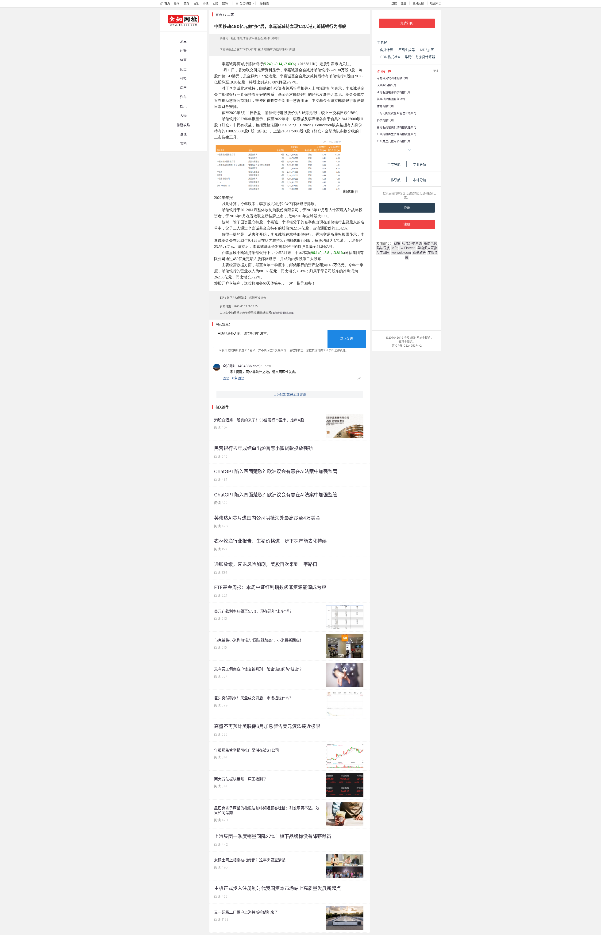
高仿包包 (430, 243)
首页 (167, 3)
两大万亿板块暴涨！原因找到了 (240, 779)
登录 (407, 208)
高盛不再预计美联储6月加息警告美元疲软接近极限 (267, 726)
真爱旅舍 (419, 252)
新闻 (177, 3)
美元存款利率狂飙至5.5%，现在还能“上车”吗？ (253, 611)
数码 (225, 3)
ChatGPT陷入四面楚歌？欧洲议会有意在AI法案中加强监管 (275, 471)
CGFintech (408, 248)
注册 (403, 3)
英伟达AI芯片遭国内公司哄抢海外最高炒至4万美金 (267, 518)
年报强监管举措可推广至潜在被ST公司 (246, 750)
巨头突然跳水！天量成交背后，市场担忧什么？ (253, 698)
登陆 (394, 3)
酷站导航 (383, 248)
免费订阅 (406, 23)
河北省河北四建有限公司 (392, 78)
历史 (183, 69)
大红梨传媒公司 (387, 85)
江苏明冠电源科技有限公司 (394, 92)
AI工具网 (383, 252)
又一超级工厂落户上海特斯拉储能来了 (246, 912)
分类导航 (245, 3)
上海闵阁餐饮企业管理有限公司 (396, 113)
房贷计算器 (427, 57)
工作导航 (394, 180)
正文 (230, 14)
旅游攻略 (183, 125)
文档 (183, 143)
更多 (436, 71)
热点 (183, 41)
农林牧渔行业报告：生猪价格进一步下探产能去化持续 (270, 541)
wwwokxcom (401, 252)
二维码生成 (409, 57)
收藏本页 (435, 3)
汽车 (183, 97)
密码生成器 (406, 50)
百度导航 (394, 164)
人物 (183, 116)
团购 (215, 3)
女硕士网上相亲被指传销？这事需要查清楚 (249, 860)
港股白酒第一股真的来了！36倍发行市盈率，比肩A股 (259, 420)
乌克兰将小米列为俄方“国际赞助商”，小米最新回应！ (258, 640)
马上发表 (346, 339)
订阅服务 (264, 3)
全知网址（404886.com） (242, 366)
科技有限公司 (385, 120)
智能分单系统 (412, 243)
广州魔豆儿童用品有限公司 (394, 141)
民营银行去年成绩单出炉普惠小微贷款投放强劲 (263, 448)
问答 (183, 50)
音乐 (196, 3)
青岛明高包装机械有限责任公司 (396, 127)
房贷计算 (386, 50)
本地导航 (419, 180)
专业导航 (419, 164)
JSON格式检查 (390, 57)
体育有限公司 (385, 106)
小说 (205, 3)
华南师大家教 (427, 248)
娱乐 (183, 106)
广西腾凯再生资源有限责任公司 (396, 134)
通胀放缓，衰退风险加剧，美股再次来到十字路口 (265, 564)
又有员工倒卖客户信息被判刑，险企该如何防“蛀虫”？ (258, 669)
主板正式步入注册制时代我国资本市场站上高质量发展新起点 (277, 888)
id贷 (397, 243)
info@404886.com (283, 312)
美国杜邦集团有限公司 (391, 99)
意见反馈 (418, 3)
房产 (183, 88)
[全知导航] (179, 29)
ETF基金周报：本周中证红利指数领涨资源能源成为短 (270, 587)
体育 (183, 60)
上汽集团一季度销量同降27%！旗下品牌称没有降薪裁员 (272, 836)
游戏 (186, 3)
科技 (183, 78)
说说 (183, 134)
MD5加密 (427, 50)
